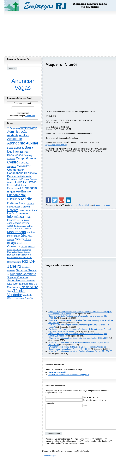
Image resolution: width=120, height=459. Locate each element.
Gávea (21, 210)
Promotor (17, 249)
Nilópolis (10, 240)
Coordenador (15, 169)
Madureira (18, 228)
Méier (30, 236)
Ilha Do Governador (18, 213)
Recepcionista (15, 254)
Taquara (16, 287)
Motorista (12, 235)
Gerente (12, 210)
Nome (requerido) (90, 397)
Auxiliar (32, 143)
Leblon (30, 226)
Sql (8, 274)
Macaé (9, 229)
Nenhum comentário (101, 205)
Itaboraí (20, 220)
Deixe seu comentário (57, 372)
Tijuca (10, 291)
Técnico (19, 291)
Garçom (25, 206)
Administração (17, 131)
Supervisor (14, 280)
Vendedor (14, 295)
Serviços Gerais (26, 270)
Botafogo (28, 155)
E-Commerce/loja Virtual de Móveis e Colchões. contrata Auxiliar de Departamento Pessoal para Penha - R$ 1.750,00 (77, 348)
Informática (15, 217)
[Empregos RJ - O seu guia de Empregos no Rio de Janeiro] (57, 5)
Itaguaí (26, 220)
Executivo (30, 204)
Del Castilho (26, 176)
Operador (13, 246)
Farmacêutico (13, 207)
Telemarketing (29, 287)
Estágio (12, 203)
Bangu (20, 148)
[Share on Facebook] (48, 200)
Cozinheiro (30, 173)
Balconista (12, 148)
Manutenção (16, 232)
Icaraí (34, 210)
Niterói (19, 239)
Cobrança (24, 162)
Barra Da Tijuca (20, 149)
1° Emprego (13, 128)
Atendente (16, 143)
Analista (24, 135)
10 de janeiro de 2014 (79, 205)
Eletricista (11, 185)
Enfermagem (28, 188)
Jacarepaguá (14, 222)
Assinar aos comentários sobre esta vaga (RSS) (68, 374)
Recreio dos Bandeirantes (19, 257)
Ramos (20, 252)
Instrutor (27, 217)
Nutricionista (22, 243)
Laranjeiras (21, 226)
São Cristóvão (28, 280)
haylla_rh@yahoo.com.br (56, 145)
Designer (33, 179)
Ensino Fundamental (19, 193)
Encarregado (13, 188)
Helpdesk (28, 210)
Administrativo (28, 128)
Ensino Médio (19, 199)
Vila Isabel (28, 295)
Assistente (14, 139)
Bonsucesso (15, 155)
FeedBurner (30, 116)
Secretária (11, 271)
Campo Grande (26, 158)
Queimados (12, 252)
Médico (22, 235)
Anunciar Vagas (22, 84)
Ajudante (12, 135)
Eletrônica (21, 185)
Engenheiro (14, 191)
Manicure (27, 229)
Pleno (9, 250)
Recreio (27, 254)
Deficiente (13, 176)
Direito (10, 182)
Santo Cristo (26, 267)
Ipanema (11, 220)
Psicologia (26, 250)
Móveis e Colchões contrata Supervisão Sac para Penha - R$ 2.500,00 (78, 338)
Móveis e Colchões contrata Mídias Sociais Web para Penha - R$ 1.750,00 (80, 351)
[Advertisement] (60, 32)
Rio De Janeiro (21, 264)
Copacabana (15, 172)
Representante (14, 262)
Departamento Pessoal (18, 179)
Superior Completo (23, 274)
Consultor (23, 166)
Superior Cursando (17, 277)
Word (10, 298)
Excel (22, 203)
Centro (12, 162)
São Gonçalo (15, 283)
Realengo (27, 252)
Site (84, 405)
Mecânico (31, 232)
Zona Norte (19, 298)
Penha (31, 246)
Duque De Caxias (25, 182)
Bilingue (26, 152)
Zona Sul (29, 298)
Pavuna (24, 247)
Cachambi (11, 159)
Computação (11, 167)
